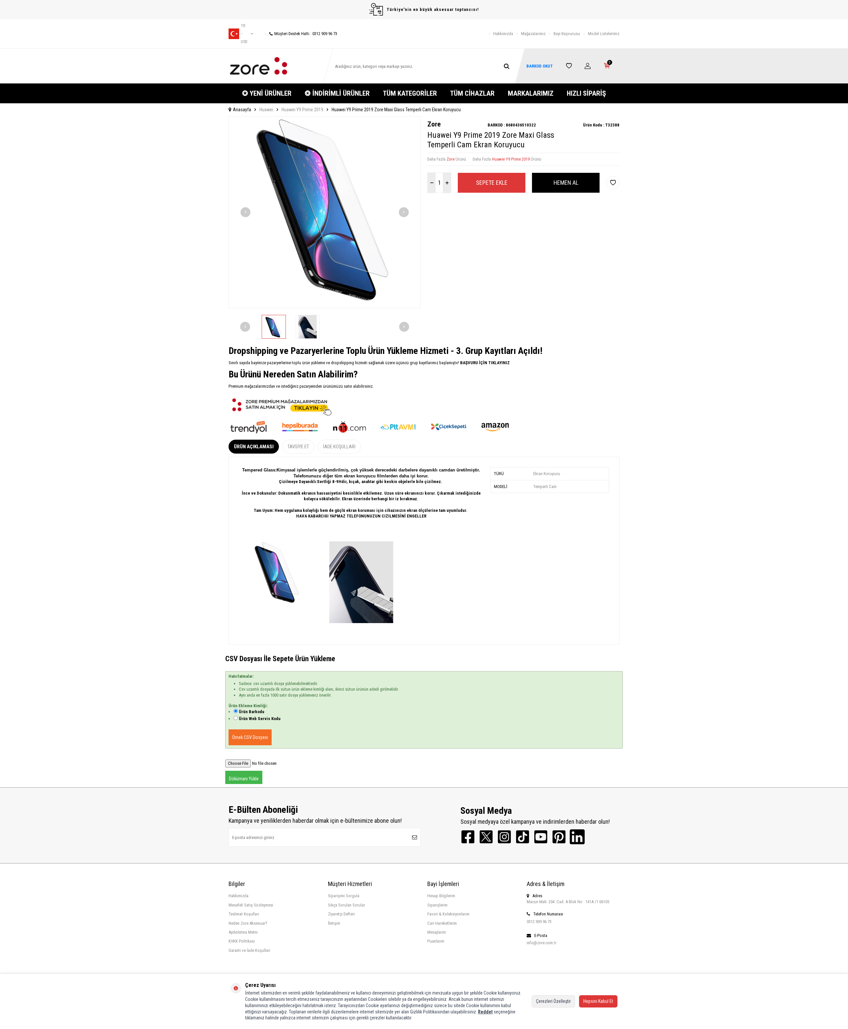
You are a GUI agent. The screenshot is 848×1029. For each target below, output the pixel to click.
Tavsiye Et (298, 447)
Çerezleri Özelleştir (553, 1001)
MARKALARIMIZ (531, 93)
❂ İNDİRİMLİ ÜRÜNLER (337, 93)
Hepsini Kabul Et (598, 1001)
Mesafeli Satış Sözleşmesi (251, 905)
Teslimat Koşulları (244, 913)
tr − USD (244, 34)
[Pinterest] (559, 836)
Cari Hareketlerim (442, 923)
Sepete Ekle (491, 182)
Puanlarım (435, 941)
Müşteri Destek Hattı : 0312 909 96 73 (305, 33)
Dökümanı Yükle (244, 778)
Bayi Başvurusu (567, 33)
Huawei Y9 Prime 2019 (302, 109)
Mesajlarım (436, 932)
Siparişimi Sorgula (343, 895)
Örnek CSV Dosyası (250, 737)
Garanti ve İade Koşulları (249, 950)
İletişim (334, 923)
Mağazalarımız (533, 33)
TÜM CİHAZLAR (472, 93)
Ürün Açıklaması (254, 447)
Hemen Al (566, 182)
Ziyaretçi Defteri (341, 913)
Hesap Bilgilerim (441, 895)
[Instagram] (504, 836)
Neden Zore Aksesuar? (248, 923)
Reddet (485, 1011)
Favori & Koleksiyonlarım (448, 913)
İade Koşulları (339, 447)
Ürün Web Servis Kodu (260, 718)
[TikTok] (522, 836)
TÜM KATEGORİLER (410, 93)
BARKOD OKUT (539, 66)
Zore (434, 124)
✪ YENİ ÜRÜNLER (267, 93)
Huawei (266, 109)
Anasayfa (242, 109)
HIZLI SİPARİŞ (586, 93)
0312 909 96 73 (539, 921)
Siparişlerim (437, 905)
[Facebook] (467, 836)
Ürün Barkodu (251, 711)
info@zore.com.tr (541, 942)
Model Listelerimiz (603, 33)
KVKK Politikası (242, 941)
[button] (245, 212)
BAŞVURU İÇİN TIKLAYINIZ (484, 362)
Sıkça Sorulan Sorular (346, 905)
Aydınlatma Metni (243, 932)
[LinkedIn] (577, 836)
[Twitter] (486, 836)
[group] (324, 212)
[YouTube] (540, 836)
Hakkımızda (503, 33)
